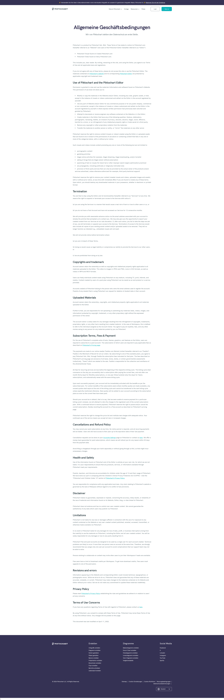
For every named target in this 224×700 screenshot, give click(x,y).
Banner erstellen (94, 658)
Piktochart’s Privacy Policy (115, 478)
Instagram (163, 655)
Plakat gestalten (93, 655)
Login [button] (155, 9)
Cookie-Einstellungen (135, 681)
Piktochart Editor (126, 74)
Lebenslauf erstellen (95, 670)
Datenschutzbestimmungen (161, 683)
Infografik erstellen (94, 648)
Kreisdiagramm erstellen (130, 653)
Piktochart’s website (96, 74)
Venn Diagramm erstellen (130, 658)
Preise (143, 9)
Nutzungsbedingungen (164, 681)
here (141, 438)
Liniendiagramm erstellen (130, 655)
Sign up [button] (167, 9)
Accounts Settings (109, 438)
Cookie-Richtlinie (149, 681)
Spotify (162, 660)
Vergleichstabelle (128, 660)
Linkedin (162, 653)
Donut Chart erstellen (129, 650)
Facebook (163, 648)
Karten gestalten (94, 653)
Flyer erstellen (93, 665)
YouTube (162, 658)
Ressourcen (134, 9)
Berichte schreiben (94, 668)
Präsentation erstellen (95, 660)
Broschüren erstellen (95, 663)
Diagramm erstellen (94, 650)
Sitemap (124, 681)
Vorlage (126, 9)
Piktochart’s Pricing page (91, 345)
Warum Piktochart (114, 9)
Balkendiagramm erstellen (131, 648)
